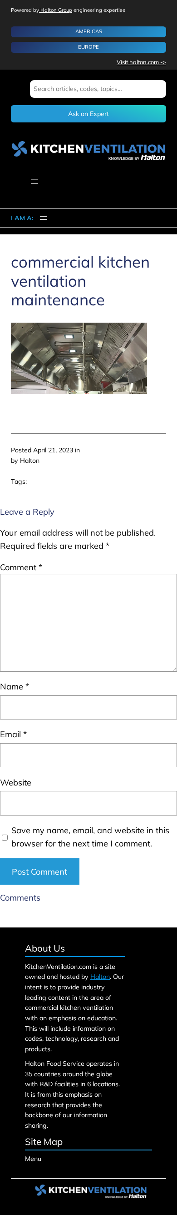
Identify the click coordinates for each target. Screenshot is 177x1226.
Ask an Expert (88, 114)
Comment (21, 567)
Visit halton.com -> (141, 62)
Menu (33, 1159)
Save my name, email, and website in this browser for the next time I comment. (90, 837)
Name (14, 686)
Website (15, 782)
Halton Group (55, 10)
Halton (100, 977)
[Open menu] (34, 181)
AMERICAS (88, 31)
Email (13, 734)
